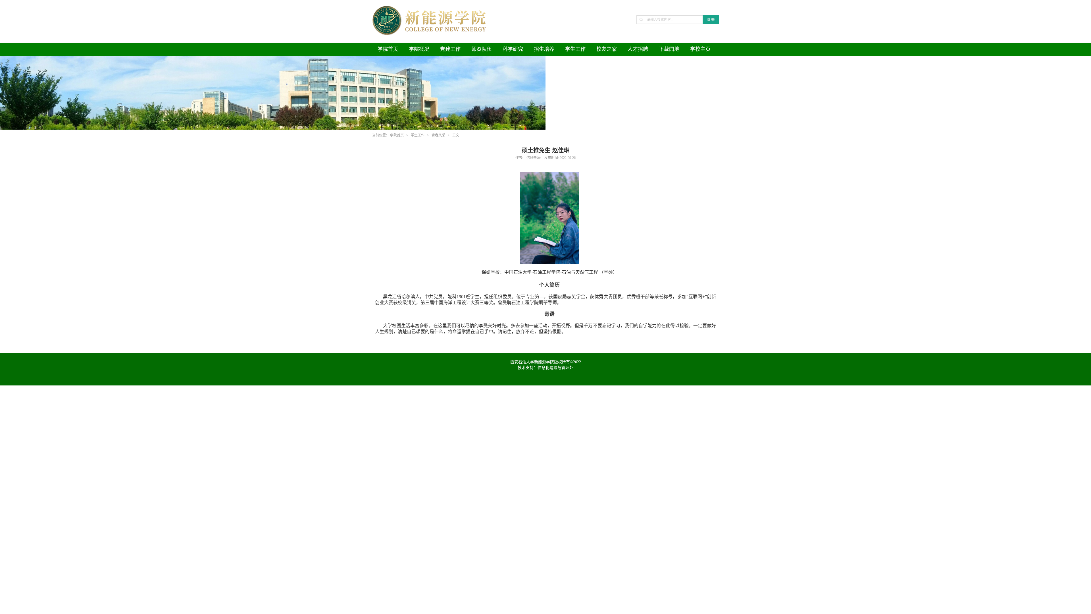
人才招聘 (638, 49)
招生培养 (544, 49)
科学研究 (513, 49)
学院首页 (388, 49)
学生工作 (575, 49)
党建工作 (450, 49)
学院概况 (419, 49)
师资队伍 (481, 49)
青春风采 (438, 135)
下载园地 (669, 49)
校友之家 (606, 49)
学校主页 (700, 49)
